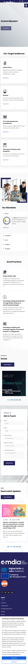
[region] (14, 640)
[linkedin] (9, 592)
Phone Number (8, 435)
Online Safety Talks (9, 276)
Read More (6, 78)
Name (5, 420)
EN (23, 1)
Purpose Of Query (8, 442)
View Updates (8, 497)
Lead (6, 240)
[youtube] (12, 592)
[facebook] (2, 592)
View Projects (7, 364)
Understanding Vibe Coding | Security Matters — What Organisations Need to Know (12, 527)
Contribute (8, 235)
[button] (26, 5)
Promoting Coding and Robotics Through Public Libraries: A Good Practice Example (14, 303)
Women (5, 95)
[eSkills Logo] (10, 2)
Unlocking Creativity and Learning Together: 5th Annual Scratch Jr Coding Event (13, 329)
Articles (3, 611)
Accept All (14, 658)
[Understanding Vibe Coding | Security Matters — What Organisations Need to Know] (14, 512)
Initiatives (3, 603)
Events (3, 614)
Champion (7, 248)
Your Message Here (9, 450)
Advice (6, 213)
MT (25, 1)
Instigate (7, 244)
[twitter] (5, 592)
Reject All (14, 662)
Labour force (7, 67)
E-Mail (5, 428)
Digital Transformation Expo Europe (12, 392)
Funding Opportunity (6, 608)
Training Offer (4, 605)
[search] (20, 1)
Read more (6, 27)
